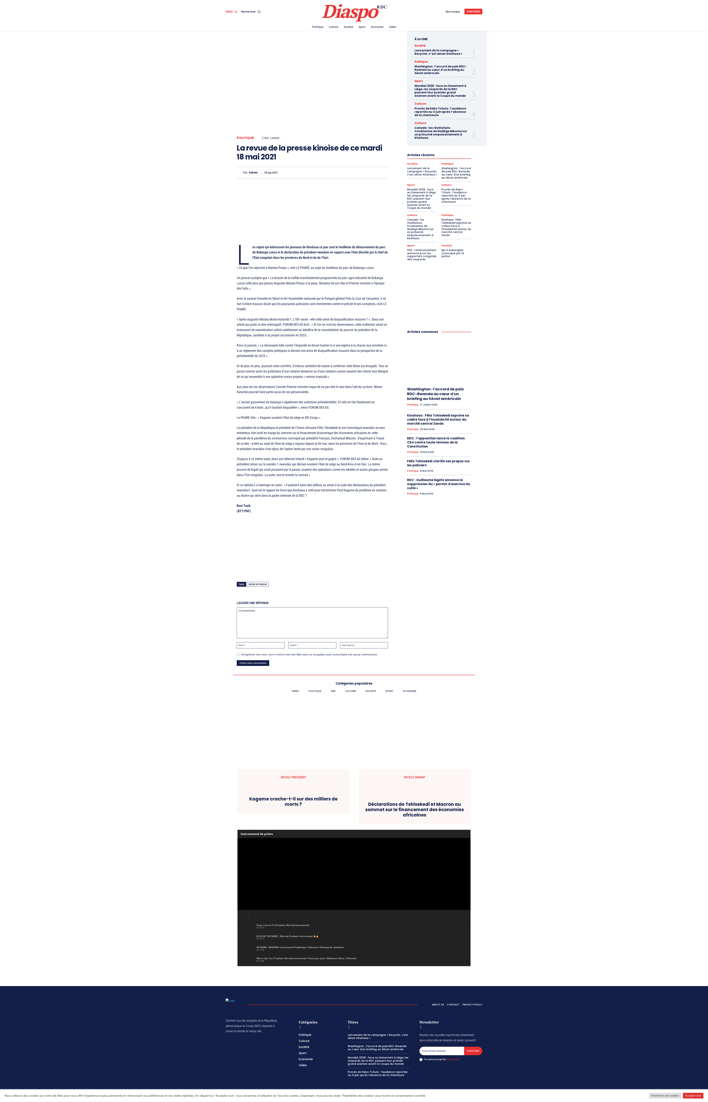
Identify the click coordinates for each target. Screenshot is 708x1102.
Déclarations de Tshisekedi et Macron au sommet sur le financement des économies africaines (414, 810)
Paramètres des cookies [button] (665, 1095)
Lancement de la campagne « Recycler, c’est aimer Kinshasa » (438, 52)
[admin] (240, 172)
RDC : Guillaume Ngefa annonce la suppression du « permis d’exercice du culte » (438, 484)
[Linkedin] (350, 172)
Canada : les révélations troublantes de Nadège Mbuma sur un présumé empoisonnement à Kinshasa (440, 133)
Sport (418, 81)
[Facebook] (307, 172)
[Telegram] (358, 172)
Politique (245, 138)
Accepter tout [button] (693, 1095)
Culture (420, 103)
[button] (251, 11)
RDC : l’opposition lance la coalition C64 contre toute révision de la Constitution (436, 442)
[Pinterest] (341, 172)
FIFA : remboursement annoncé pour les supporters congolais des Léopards (421, 254)
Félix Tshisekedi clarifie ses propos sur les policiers (438, 463)
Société (420, 45)
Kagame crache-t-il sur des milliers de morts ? (293, 801)
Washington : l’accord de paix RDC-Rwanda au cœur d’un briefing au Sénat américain (440, 70)
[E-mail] (367, 172)
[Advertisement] (312, 207)
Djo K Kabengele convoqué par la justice (452, 253)
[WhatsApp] (324, 172)
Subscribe (473, 1051)
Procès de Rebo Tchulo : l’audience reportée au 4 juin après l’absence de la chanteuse (440, 112)
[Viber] (333, 172)
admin (253, 172)
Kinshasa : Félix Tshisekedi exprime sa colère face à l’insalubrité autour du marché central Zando (456, 227)
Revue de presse (258, 584)
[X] (316, 172)
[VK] (375, 172)
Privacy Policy (452, 1059)
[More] (384, 172)
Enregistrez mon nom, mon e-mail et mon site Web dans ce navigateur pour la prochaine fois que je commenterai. (309, 654)
